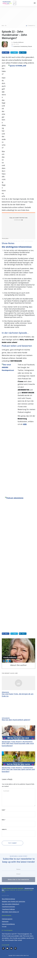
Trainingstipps (28, 767)
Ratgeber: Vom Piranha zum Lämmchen (13, 901)
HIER (25, 424)
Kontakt (4, 926)
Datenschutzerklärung (8, 924)
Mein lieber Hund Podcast (7, 241)
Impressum (5, 921)
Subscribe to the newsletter (18, 879)
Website (4, 829)
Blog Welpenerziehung (8, 899)
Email (3, 819)
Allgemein (5, 692)
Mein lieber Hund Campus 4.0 (10, 912)
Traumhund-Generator (8, 906)
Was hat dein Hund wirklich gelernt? (16, 720)
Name (3, 810)
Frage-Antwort (16, 741)
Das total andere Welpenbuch (10, 904)
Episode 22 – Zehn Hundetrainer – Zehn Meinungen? (14, 35)
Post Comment (12, 843)
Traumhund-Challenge (8, 909)
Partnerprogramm (7, 919)
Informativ (6, 718)
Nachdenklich (28, 741)
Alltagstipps (6, 741)
